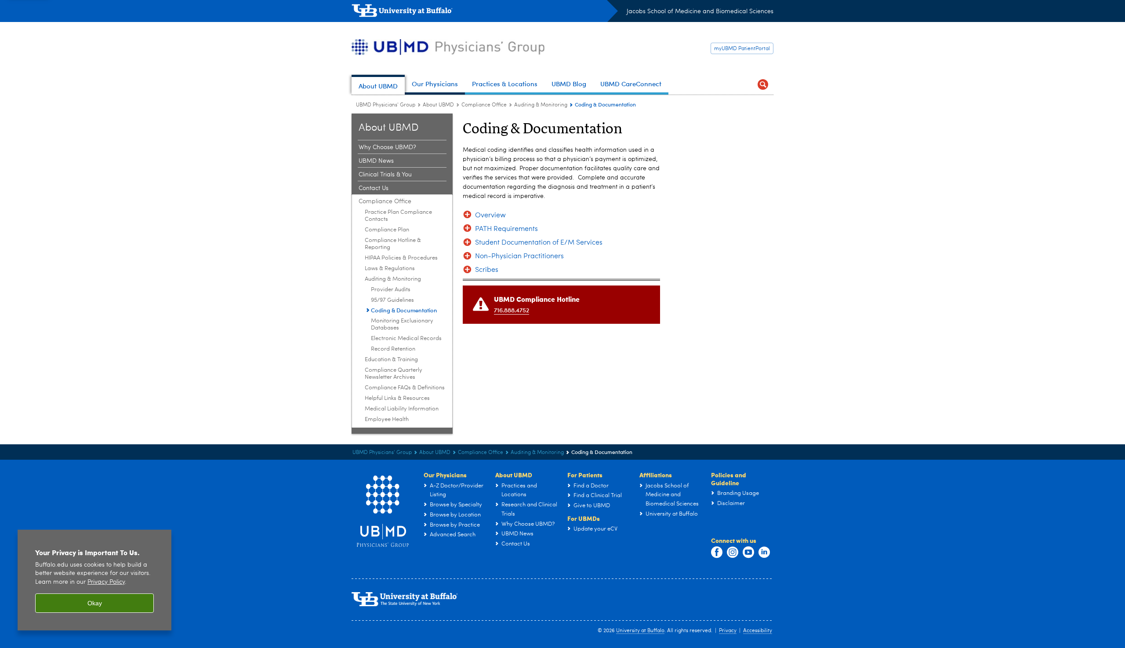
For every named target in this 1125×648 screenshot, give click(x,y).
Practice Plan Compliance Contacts (398, 215)
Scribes (486, 270)
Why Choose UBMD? (387, 147)
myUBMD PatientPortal (742, 48)
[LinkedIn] (764, 552)
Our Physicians (445, 474)
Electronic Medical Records (406, 338)
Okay (94, 603)
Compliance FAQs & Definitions (405, 388)
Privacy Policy (106, 582)
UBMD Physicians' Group (385, 105)
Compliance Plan (387, 230)
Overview (490, 215)
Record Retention (393, 349)
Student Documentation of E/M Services (538, 242)
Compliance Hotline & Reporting (393, 244)
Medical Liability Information (402, 409)
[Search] (762, 85)
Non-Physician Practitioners (519, 256)
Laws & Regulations (390, 268)
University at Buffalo (640, 630)
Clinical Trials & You (385, 175)
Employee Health (387, 419)
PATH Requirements (506, 229)
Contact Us (373, 188)
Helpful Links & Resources (397, 398)
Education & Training (391, 359)
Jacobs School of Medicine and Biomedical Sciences (700, 11)
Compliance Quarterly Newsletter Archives (393, 373)
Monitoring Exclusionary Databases (402, 324)
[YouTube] (748, 552)
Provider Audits (390, 290)
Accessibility (757, 630)
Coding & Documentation (404, 310)
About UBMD (438, 105)
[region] (94, 580)
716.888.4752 (511, 310)
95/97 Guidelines (392, 300)
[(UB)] (485, 12)
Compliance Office (484, 105)
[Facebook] (716, 552)
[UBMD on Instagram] (732, 552)
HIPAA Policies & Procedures (401, 258)
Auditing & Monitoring (540, 105)
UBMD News (376, 161)
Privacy (728, 630)
